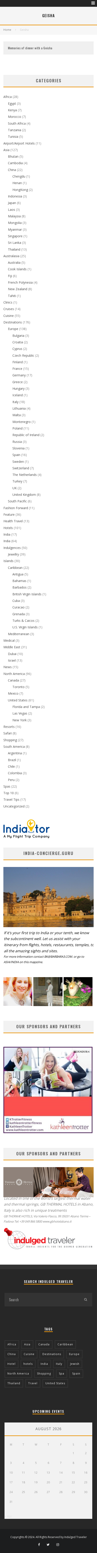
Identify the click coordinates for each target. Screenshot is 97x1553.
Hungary (18, 388)
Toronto (18, 687)
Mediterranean (18, 634)
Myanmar (15, 229)
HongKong (20, 190)
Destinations (12, 322)
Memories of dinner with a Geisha (30, 47)
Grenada (18, 614)
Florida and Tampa (26, 707)
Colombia (15, 773)
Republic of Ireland (25, 435)
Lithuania (19, 408)
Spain (16, 455)
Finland (17, 362)
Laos (11, 209)
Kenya (12, 110)
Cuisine (8, 315)
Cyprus (17, 349)
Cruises (8, 309)
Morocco (14, 116)
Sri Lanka (14, 242)
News (7, 667)
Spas (6, 786)
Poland (17, 428)
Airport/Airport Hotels (19, 143)
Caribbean (15, 567)
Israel (12, 660)
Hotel (11, 1364)
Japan (12, 203)
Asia (6, 150)
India (6, 534)
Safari (7, 733)
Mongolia (15, 223)
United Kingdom (24, 494)
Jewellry (13, 554)
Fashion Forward (15, 508)
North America (14, 674)
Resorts (9, 726)
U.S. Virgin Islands (25, 627)
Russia (17, 441)
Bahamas (19, 581)
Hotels (8, 528)
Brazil (12, 760)
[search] (85, 1299)
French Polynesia (20, 282)
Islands (8, 561)
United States (18, 700)
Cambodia (15, 163)
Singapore (15, 236)
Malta (16, 415)
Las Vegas (19, 713)
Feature (9, 514)
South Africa (17, 123)
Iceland (17, 395)
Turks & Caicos (23, 620)
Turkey (17, 481)
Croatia (17, 342)
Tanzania (14, 130)
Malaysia (14, 216)
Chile (11, 766)
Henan (17, 183)
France (17, 368)
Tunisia (13, 136)
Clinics (7, 302)
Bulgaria (18, 335)
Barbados (19, 587)
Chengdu (18, 176)
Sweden (18, 461)
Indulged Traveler (75, 1537)
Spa (61, 1373)
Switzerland (20, 468)
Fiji (10, 276)
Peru (11, 780)
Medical (9, 640)
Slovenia (18, 448)
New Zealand (17, 289)
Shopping (10, 740)
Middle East (11, 647)
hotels (28, 1364)
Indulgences (12, 548)
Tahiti (12, 296)
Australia (14, 262)
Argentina (15, 753)
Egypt (12, 103)
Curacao (18, 607)
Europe (13, 329)
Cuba (16, 600)
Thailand (14, 249)
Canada (13, 680)
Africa (7, 97)
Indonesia (15, 196)
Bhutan (13, 156)
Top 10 (8, 793)
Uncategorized (14, 806)
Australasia (11, 256)
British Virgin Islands (27, 594)
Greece (17, 382)
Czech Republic (23, 355)
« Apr (8, 1516)
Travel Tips (11, 799)
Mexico (13, 693)
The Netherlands (24, 475)
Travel (32, 1383)
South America (14, 746)
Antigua (17, 574)
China (12, 170)
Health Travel (13, 521)
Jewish (74, 1364)
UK (14, 488)
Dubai (12, 654)
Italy (15, 402)
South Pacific (17, 501)
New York (19, 720)
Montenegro (21, 422)
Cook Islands (17, 269)
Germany (19, 375)
